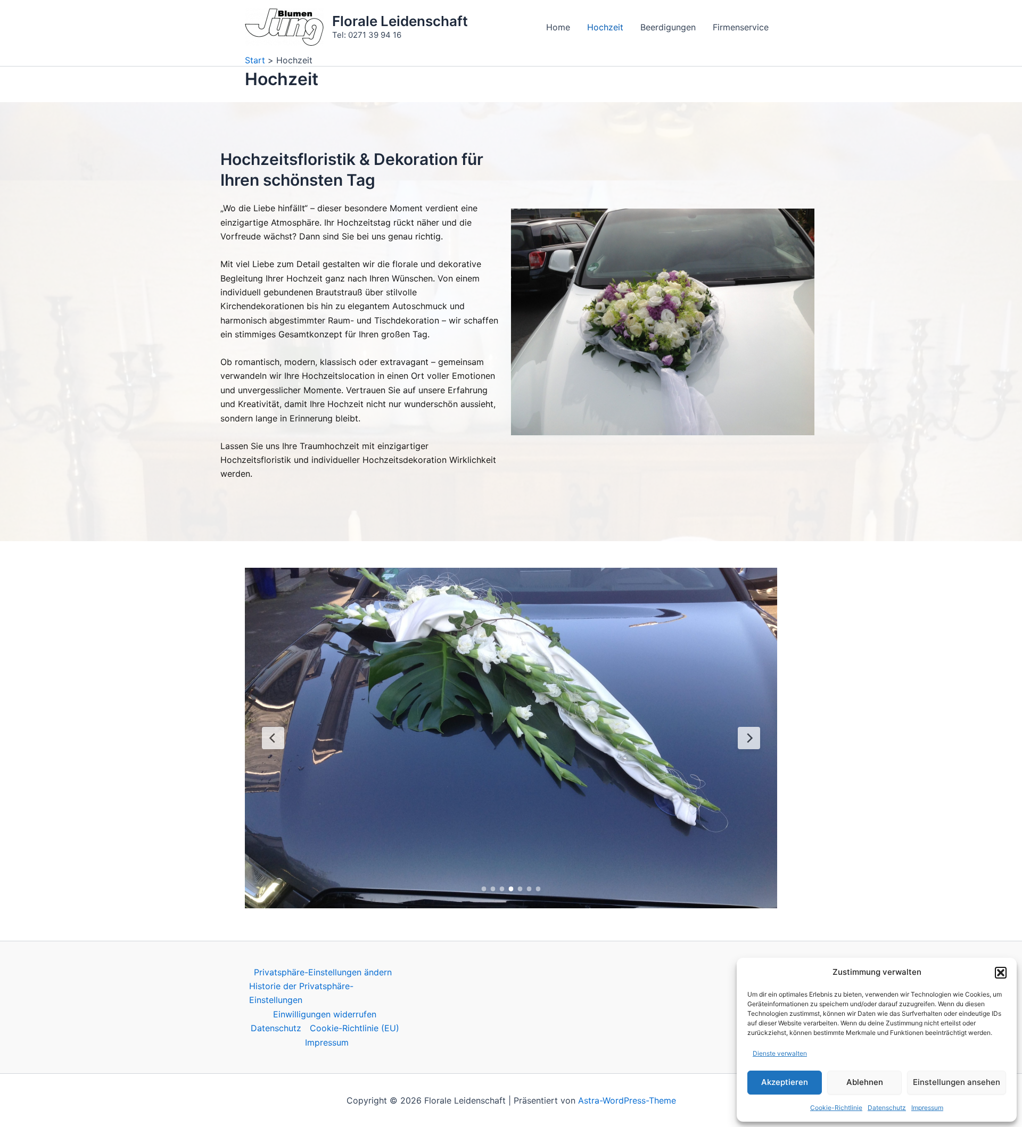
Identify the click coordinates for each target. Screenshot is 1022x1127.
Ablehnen (864, 1082)
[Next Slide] (749, 738)
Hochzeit (605, 27)
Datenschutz (887, 1108)
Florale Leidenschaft (400, 21)
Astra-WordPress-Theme (627, 1100)
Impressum (927, 1108)
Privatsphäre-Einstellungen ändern (323, 972)
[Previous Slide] (273, 738)
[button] (1000, 972)
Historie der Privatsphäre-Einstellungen (301, 993)
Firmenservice (741, 27)
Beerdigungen (668, 27)
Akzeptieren (784, 1082)
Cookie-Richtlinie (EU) (354, 1028)
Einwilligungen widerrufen (324, 1014)
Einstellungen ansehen (956, 1082)
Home (558, 27)
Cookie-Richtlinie (836, 1108)
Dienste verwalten (780, 1053)
